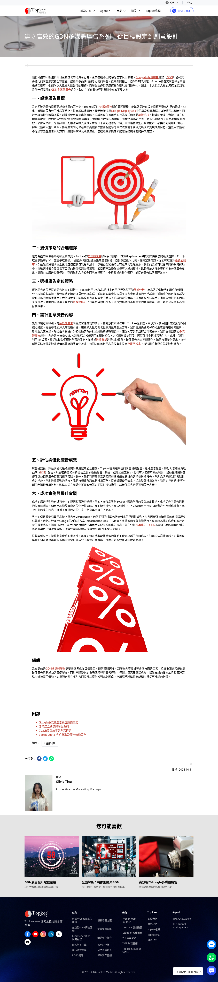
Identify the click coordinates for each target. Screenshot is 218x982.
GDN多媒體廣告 (61, 89)
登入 (189, 2)
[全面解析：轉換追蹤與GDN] (109, 856)
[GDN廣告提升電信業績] (52, 856)
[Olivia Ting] (38, 793)
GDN (170, 77)
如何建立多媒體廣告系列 (54, 726)
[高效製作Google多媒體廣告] (166, 856)
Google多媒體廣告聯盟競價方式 (58, 722)
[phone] (59, 934)
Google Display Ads (123, 111)
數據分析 (143, 115)
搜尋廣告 (141, 525)
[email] (28, 942)
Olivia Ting (64, 781)
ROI (42, 472)
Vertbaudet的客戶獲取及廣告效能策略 (62, 735)
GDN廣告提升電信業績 (40, 882)
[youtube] (35, 934)
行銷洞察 (49, 743)
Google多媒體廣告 (147, 77)
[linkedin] (51, 934)
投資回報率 (134, 344)
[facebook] (28, 934)
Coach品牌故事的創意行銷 (55, 730)
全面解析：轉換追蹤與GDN (100, 882)
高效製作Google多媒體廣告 (158, 882)
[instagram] (43, 934)
